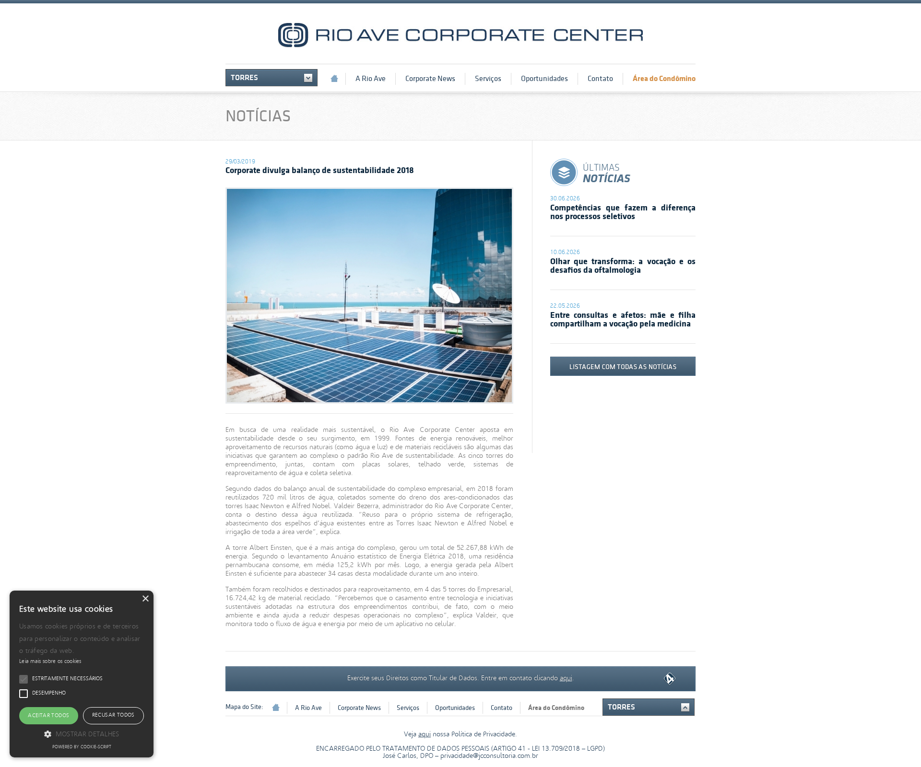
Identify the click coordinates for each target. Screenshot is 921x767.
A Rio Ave (370, 78)
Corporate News (430, 78)
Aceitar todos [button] (48, 716)
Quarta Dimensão (669, 679)
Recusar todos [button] (113, 715)
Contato (600, 78)
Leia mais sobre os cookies (50, 661)
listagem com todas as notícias (623, 366)
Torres (244, 77)
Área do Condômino (664, 78)
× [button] (145, 599)
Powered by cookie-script (81, 747)
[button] (81, 733)
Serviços (488, 78)
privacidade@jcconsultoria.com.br (489, 756)
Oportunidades (544, 78)
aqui (566, 677)
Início (334, 78)
